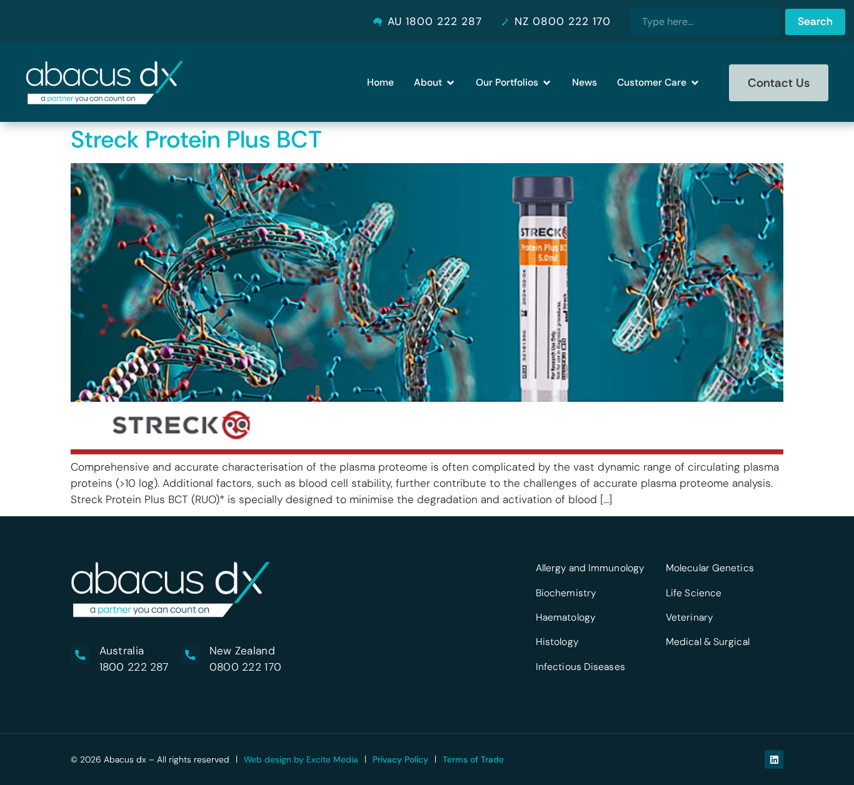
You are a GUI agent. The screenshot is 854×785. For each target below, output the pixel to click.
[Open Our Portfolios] (546, 82)
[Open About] (450, 82)
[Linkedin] (774, 759)
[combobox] (705, 22)
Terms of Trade (473, 759)
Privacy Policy (400, 759)
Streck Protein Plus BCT (196, 139)
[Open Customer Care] (695, 82)
